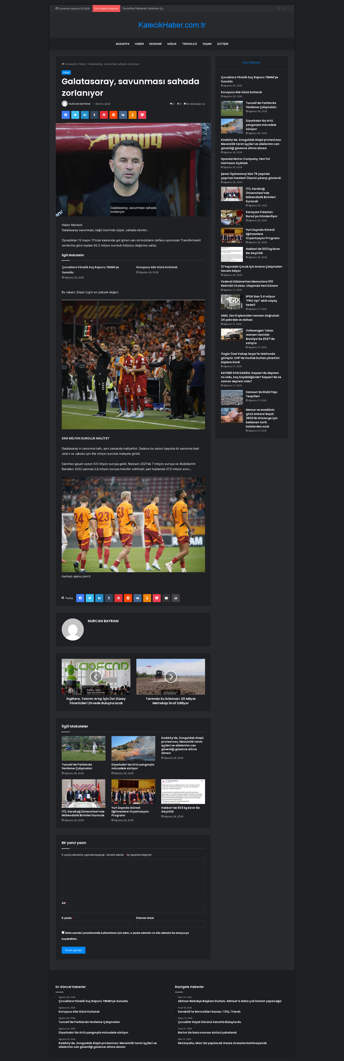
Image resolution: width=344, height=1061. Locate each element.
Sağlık (172, 43)
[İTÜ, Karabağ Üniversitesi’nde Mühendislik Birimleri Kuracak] (84, 793)
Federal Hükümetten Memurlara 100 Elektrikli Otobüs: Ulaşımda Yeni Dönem (249, 284)
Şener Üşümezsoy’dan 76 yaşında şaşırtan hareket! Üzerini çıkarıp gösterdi (251, 176)
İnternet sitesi (145, 917)
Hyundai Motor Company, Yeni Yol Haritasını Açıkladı (245, 161)
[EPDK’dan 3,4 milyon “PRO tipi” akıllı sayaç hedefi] (232, 301)
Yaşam (207, 43)
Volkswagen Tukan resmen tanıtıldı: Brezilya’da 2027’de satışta (260, 337)
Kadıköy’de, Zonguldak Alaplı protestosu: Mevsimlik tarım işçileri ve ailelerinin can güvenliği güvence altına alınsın (182, 745)
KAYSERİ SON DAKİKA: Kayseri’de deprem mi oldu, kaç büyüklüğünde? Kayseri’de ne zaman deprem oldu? (251, 377)
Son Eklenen (252, 62)
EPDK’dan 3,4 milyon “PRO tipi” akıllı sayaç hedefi (261, 300)
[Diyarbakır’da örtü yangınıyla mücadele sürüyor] (133, 748)
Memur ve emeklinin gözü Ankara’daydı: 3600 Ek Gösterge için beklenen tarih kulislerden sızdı (262, 418)
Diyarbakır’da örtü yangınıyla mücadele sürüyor (132, 766)
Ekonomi (155, 43)
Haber (139, 43)
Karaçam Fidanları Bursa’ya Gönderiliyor (262, 214)
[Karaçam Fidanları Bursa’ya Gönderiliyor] (232, 217)
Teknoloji (189, 43)
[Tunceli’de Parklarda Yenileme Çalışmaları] (84, 748)
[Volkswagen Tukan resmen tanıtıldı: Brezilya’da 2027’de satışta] (232, 335)
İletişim (222, 43)
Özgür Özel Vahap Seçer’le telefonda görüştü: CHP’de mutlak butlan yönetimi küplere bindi (250, 358)
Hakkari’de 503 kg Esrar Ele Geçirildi (180, 810)
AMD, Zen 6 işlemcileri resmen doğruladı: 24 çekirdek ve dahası (250, 318)
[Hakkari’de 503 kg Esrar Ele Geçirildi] (183, 791)
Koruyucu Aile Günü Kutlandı (156, 267)
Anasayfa (122, 43)
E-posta (68, 917)
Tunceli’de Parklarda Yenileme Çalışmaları (147, 8)
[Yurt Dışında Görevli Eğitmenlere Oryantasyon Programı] (133, 791)
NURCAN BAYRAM (79, 103)
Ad (64, 903)
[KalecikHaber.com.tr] (172, 25)
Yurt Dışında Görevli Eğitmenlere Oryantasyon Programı (130, 811)
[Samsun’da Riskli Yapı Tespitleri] (232, 397)
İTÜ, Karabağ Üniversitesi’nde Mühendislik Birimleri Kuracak (83, 813)
